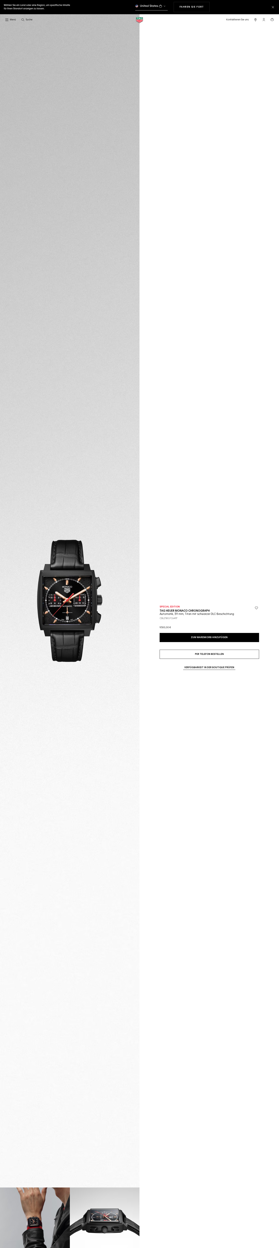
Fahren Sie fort (195, 7)
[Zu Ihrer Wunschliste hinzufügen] (256, 608)
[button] (264, 20)
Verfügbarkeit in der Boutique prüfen (209, 667)
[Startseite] (139, 20)
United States (149, 6)
